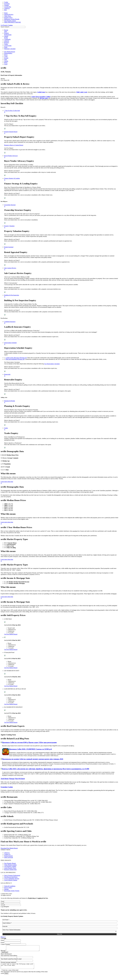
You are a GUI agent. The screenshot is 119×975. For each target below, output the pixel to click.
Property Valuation (9, 226)
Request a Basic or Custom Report (13, 145)
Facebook (7, 3)
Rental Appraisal (8, 247)
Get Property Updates (7, 25)
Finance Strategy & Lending (12, 178)
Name (2, 901)
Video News (7, 16)
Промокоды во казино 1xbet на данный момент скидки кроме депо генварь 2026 (32, 759)
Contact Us (7, 854)
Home (6, 13)
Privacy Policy (8, 887)
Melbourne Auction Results (11, 19)
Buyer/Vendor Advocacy (11, 155)
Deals (5, 47)
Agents (6, 61)
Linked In (7, 8)
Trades (6, 44)
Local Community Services (11, 878)
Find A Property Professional (12, 875)
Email (2, 903)
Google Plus (7, 7)
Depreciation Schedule (10, 342)
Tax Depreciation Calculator (52, 364)
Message (3, 950)
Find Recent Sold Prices (10, 877)
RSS (5, 10)
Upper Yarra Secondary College (40, 96)
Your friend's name (6, 959)
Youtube (6, 5)
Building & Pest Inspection (11, 295)
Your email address (12, 955)
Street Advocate (8, 857)
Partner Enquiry (8, 856)
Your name (4, 955)
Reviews (6, 42)
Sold (5, 59)
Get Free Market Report (10, 634)
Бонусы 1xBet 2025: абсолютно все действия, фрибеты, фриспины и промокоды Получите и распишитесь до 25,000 (45, 769)
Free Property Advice (10, 20)
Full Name (5, 919)
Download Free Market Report (9, 848)
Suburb (3, 905)
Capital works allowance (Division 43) (16, 357)
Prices (5, 55)
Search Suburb (5, 27)
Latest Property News (10, 868)
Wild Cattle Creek (81, 92)
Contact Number (5, 944)
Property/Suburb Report (10, 131)
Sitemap (6, 889)
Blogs (5, 62)
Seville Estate (41, 92)
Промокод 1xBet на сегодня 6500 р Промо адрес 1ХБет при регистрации (29, 742)
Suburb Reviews (8, 14)
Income (6, 58)
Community (7, 39)
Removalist (7, 374)
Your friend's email (16, 959)
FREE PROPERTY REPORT (12, 22)
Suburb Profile (6, 37)
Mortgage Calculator (10, 48)
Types (5, 56)
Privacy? (3, 937)
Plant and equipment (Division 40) (15, 359)
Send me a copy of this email (10, 970)
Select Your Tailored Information (11, 929)
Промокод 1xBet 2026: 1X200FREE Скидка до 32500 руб (30, 749)
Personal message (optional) (8, 962)
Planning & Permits (9, 401)
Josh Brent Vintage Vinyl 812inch (13, 779)
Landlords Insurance (9, 321)
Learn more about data (7, 481)
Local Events (7, 45)
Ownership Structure (10, 205)
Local (5, 64)
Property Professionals (7, 33)
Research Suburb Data (10, 869)
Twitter (6, 2)
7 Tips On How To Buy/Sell (12, 110)
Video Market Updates (10, 865)
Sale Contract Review (10, 268)
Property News (8, 17)
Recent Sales (6, 30)
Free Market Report (9, 51)
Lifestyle (6, 41)
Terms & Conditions (9, 886)
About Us (7, 852)
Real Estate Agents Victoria (11, 890)
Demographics (8, 53)
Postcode (4, 926)
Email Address (6, 923)
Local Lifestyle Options (10, 880)
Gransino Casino (7, 787)
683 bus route (44, 98)
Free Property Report (10, 863)
